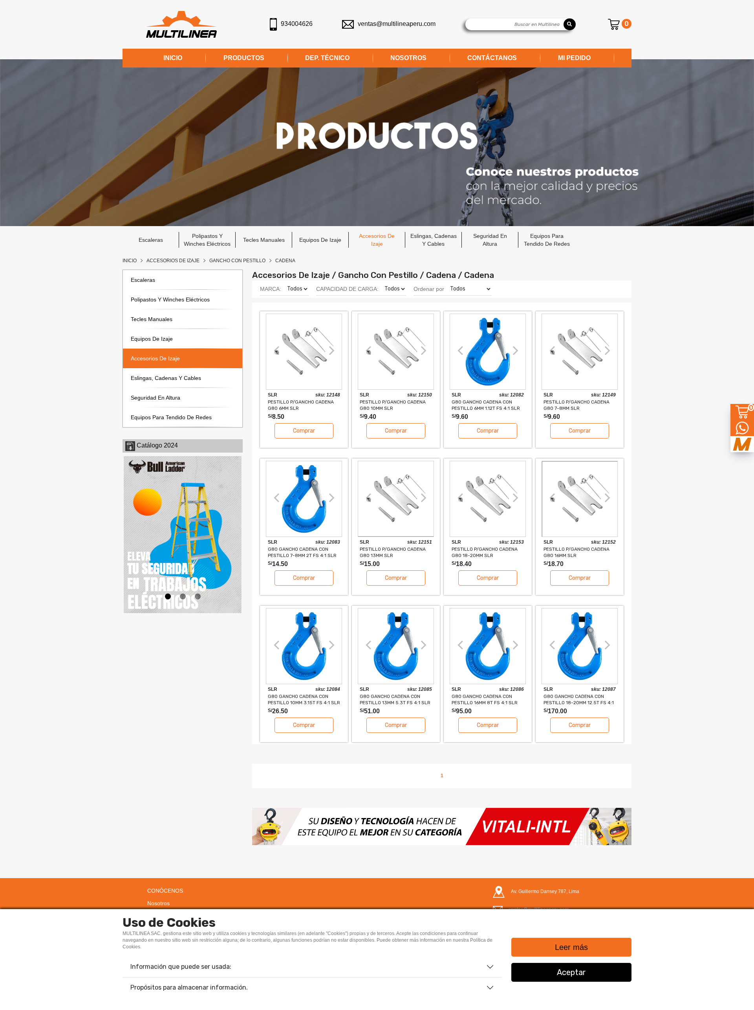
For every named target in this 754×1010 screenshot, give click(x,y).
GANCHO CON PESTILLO (237, 260)
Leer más (571, 947)
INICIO (172, 58)
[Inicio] (181, 24)
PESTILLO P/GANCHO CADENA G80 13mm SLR (393, 552)
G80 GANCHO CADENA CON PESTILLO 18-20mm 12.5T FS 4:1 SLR (579, 699)
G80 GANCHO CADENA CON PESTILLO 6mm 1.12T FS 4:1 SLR (486, 405)
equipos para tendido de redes (547, 240)
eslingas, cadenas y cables (433, 240)
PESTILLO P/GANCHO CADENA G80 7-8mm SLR (576, 405)
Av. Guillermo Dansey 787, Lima (545, 891)
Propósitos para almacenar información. (189, 987)
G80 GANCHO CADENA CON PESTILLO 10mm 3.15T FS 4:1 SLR (304, 699)
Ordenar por (429, 289)
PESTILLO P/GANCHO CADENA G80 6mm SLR (301, 405)
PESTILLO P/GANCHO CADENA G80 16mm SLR (576, 552)
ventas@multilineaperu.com (397, 23)
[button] (280, 826)
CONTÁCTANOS (492, 58)
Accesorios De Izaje (172, 260)
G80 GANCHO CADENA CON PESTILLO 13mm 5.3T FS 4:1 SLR (395, 699)
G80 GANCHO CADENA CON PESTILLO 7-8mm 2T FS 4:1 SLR (302, 552)
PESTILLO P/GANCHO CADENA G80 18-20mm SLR (485, 552)
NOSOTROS (408, 58)
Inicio (130, 260)
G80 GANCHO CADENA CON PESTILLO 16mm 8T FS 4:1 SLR (485, 699)
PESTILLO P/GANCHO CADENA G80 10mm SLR (393, 405)
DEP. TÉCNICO (327, 58)
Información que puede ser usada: (180, 966)
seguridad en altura (490, 240)
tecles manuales (264, 240)
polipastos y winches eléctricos (207, 240)
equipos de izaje (320, 240)
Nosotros (158, 903)
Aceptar (571, 972)
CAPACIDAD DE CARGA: (347, 289)
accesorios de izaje (377, 240)
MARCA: (270, 289)
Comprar (304, 430)
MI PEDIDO (574, 58)
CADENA (285, 260)
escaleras (151, 240)
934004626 (297, 23)
